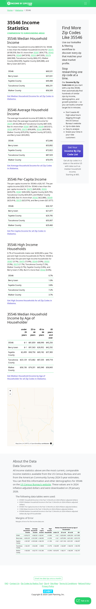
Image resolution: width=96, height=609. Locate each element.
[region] (30, 417)
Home (10, 10)
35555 (33, 55)
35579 (48, 55)
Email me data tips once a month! (48, 578)
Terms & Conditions (68, 583)
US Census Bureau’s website (35, 484)
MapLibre (19, 443)
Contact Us (14, 583)
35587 (36, 52)
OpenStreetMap (36, 443)
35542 (51, 52)
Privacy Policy (48, 586)
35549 (18, 55)
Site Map (54, 583)
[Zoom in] (10, 390)
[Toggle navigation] (85, 3)
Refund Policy (84, 583)
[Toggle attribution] (51, 443)
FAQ (6, 583)
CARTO (26, 443)
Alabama (19, 10)
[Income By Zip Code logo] (19, 3)
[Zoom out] (10, 394)
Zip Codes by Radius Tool (32, 583)
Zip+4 (46, 583)
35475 (51, 49)
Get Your (72, 151)
